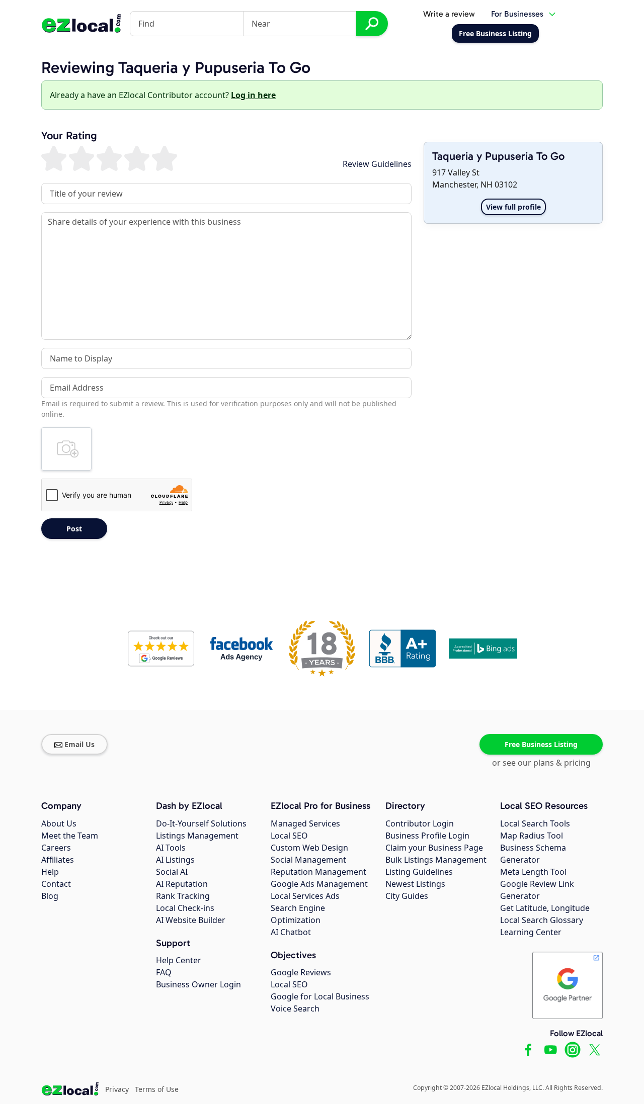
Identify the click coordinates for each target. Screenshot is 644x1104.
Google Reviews (301, 972)
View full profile (513, 207)
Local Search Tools (535, 823)
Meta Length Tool (533, 871)
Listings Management (197, 835)
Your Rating (69, 136)
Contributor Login (419, 823)
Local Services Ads (305, 895)
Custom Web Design (309, 847)
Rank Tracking (183, 895)
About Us (58, 823)
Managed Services (305, 823)
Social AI (172, 871)
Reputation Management (318, 871)
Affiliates (57, 859)
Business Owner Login (198, 984)
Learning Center (530, 932)
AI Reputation (182, 883)
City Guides (406, 895)
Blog (49, 895)
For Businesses (517, 14)
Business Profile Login (427, 835)
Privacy (117, 1089)
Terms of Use (157, 1089)
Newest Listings (415, 883)
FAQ (164, 972)
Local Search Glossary (541, 920)
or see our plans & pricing (541, 762)
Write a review (449, 14)
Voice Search (295, 1008)
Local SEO (289, 835)
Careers (56, 847)
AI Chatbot (291, 932)
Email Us (79, 744)
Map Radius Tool (531, 835)
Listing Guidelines (419, 871)
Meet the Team (69, 835)
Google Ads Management (319, 883)
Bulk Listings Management (436, 859)
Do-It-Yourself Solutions (201, 823)
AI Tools (171, 847)
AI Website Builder (190, 920)
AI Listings (175, 859)
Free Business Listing (541, 744)
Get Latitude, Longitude (545, 907)
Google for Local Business (320, 996)
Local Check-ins (185, 907)
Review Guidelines (377, 163)
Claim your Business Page (434, 847)
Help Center (178, 960)
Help (50, 871)
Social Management (308, 859)
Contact (56, 883)
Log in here (253, 95)
